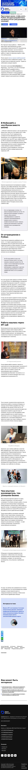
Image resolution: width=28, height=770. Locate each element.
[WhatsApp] (14, 638)
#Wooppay (22, 647)
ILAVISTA (23, 766)
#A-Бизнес (12, 646)
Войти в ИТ (19, 14)
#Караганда (7, 648)
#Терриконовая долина (17, 648)
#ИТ (2, 648)
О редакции (4, 746)
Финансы (13, 12)
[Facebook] (14, 634)
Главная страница (5, 14)
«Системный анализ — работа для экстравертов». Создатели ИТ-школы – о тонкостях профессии (13, 687)
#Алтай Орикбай (5, 646)
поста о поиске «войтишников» (17, 58)
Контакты (4, 748)
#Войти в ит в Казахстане (7, 647)
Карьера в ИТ (13, 14)
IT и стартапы (5, 12)
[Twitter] (14, 636)
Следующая (3, 652)
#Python (16, 647)
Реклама (4, 750)
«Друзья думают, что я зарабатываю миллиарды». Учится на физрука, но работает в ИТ (13, 694)
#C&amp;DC (19, 646)
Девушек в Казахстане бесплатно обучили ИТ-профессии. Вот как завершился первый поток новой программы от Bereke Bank (14, 691)
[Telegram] (14, 632)
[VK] (14, 641)
